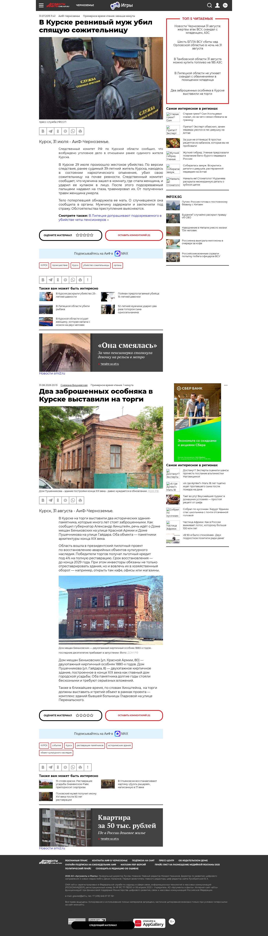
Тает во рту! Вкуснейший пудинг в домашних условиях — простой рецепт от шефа (204, 499)
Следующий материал (103, 925)
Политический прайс (78, 868)
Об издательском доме (193, 860)
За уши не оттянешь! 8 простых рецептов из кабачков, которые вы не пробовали (206, 142)
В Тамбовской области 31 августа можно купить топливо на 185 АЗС (197, 60)
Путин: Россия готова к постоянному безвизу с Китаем (205, 203)
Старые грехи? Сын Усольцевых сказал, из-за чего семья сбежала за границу (205, 116)
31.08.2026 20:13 (48, 385)
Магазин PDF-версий (133, 864)
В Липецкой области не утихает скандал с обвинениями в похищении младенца (197, 77)
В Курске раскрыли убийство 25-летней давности (76, 295)
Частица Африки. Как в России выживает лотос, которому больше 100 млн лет (204, 525)
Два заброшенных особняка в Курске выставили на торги (198, 92)
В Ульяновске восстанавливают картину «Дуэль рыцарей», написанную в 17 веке (137, 784)
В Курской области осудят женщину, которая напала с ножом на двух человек (73, 321)
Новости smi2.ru (52, 373)
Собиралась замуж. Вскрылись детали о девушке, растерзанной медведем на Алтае (203, 168)
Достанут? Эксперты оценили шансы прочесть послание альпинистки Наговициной (206, 473)
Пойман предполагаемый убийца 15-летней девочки (138, 295)
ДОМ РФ (153, 491)
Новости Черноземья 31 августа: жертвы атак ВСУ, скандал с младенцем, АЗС (197, 30)
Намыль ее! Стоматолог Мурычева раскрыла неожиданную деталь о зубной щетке (204, 181)
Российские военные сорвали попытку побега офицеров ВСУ (201, 255)
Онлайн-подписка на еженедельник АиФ (90, 864)
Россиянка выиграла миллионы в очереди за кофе (202, 242)
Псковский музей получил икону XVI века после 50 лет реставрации (76, 796)
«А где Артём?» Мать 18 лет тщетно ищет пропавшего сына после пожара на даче (204, 486)
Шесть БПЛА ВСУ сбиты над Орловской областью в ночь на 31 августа (197, 45)
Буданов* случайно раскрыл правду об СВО (204, 216)
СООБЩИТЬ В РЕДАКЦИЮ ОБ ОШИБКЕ (117, 868)
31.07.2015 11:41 (47, 16)
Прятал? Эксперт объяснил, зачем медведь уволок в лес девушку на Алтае (204, 129)
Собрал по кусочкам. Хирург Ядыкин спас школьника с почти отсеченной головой (206, 512)
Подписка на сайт (143, 860)
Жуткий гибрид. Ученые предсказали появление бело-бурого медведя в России (206, 155)
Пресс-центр (166, 860)
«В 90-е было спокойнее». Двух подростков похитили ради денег (203, 537)
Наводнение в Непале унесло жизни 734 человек (204, 229)
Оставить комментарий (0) (134, 235)
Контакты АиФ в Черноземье (110, 860)
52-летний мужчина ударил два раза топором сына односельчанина (137, 309)
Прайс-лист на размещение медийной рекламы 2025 (187, 864)
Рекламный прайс (76, 860)
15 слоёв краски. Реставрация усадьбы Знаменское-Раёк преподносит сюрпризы (74, 784)
